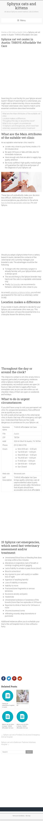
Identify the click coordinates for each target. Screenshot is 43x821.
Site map (28, 816)
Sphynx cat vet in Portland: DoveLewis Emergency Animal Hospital (20, 736)
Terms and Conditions (19, 816)
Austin (16, 433)
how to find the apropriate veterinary (15, 203)
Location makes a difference (13, 118)
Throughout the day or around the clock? (18, 121)
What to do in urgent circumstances (16, 123)
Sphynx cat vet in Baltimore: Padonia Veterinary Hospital (18, 743)
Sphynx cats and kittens (21, 5)
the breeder (15, 284)
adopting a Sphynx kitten (20, 292)
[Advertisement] (21, 72)
